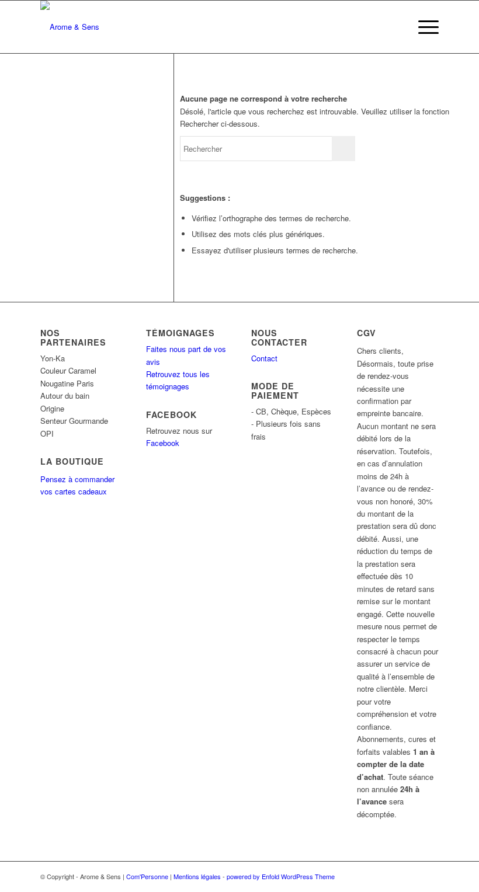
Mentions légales (197, 876)
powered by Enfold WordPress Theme (281, 876)
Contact (264, 358)
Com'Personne (147, 876)
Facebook (162, 442)
